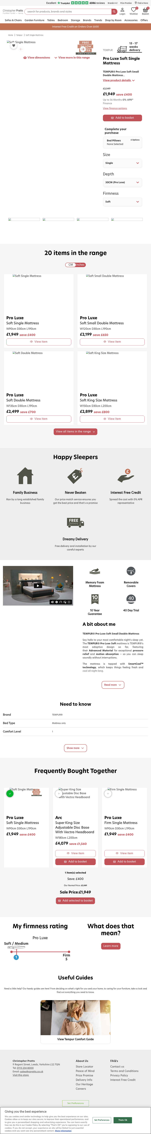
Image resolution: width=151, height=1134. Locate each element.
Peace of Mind (85, 1071)
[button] (83, 49)
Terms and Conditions (124, 1071)
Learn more (110, 946)
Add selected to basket (78, 900)
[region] (75, 1120)
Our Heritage (84, 1084)
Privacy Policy (119, 1075)
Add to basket (124, 118)
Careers (81, 1089)
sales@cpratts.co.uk (31, 1071)
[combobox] (122, 163)
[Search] (114, 12)
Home (10, 35)
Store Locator (84, 1066)
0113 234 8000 (25, 1068)
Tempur (19, 35)
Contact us (117, 1066)
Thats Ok (122, 1120)
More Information (63, 1131)
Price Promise (84, 1075)
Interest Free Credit (123, 1080)
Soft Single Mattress (34, 35)
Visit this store (21, 1075)
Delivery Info (84, 1080)
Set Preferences (75, 1103)
